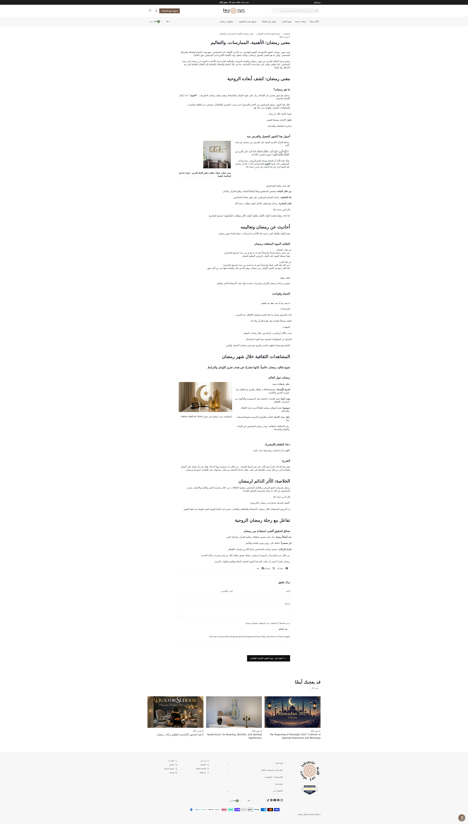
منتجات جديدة (300, 21)
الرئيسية (286, 34)
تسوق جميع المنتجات (169, 11)
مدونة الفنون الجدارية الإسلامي (268, 34)
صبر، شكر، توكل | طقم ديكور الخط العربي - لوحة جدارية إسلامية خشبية (205, 174)
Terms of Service (278, 637)
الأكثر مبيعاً (314, 21)
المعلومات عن (278, 791)
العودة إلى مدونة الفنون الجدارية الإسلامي (266, 658)
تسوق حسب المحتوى (247, 21)
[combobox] (295, 11)
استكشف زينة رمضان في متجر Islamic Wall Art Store (206, 416)
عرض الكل (315, 688)
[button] (461, 817)
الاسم (288, 591)
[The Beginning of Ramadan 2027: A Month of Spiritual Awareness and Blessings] (293, 712)
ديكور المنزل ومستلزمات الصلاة (272, 770)
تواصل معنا (279, 784)
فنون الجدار (286, 21)
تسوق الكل (223, 2)
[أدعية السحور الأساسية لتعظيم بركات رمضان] (175, 712)
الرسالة (287, 604)
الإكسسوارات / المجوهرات (274, 777)
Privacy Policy (260, 637)
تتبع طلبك (317, 2)
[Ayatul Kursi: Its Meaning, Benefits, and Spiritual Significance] (234, 712)
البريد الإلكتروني (227, 591)
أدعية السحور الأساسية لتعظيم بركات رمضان (180, 734)
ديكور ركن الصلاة (269, 21)
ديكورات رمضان (226, 21)
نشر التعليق (283, 629)
